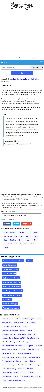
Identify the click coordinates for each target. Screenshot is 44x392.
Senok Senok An (7, 319)
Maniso (22, 330)
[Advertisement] (22, 33)
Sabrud (30, 372)
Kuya (6, 232)
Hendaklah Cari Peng (9, 334)
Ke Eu (28, 236)
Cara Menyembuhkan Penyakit (13, 291)
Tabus (26, 244)
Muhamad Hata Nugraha (10, 349)
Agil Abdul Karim (34, 357)
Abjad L (37, 79)
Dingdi (16, 372)
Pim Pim (6, 236)
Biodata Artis (7, 299)
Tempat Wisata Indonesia (11, 308)
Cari (22, 73)
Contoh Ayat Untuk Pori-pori (11, 326)
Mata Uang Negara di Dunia (12, 282)
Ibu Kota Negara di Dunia (11, 278)
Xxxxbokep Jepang (28, 319)
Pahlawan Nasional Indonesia (12, 295)
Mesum (5, 380)
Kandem (38, 376)
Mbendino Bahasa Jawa (10, 330)
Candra (29, 330)
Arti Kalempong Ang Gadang (11, 361)
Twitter (16, 223)
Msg (35, 240)
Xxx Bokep (38, 346)
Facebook (7, 223)
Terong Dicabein (16, 244)
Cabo (6, 240)
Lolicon (31, 365)
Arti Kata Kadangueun (24, 342)
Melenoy (12, 342)
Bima (25, 361)
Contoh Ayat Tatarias (27, 376)
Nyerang (32, 322)
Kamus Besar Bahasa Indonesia (13, 261)
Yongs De (6, 244)
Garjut (33, 244)
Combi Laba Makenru (24, 353)
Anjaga (22, 349)
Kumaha (21, 232)
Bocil (5, 342)
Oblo (28, 232)
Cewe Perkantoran (33, 338)
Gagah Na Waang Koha (20, 322)
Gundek (5, 338)
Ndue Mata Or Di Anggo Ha (24, 346)
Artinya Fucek (6, 322)
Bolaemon (13, 232)
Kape (38, 365)
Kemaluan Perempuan (9, 365)
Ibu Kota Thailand (8, 346)
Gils (21, 236)
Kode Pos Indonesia (9, 274)
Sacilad (39, 319)
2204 (17, 319)
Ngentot (15, 376)
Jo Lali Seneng (7, 372)
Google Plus (26, 223)
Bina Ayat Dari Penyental (17, 380)
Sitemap (5, 387)
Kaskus (35, 236)
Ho (25, 326)
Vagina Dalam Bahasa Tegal (26, 334)
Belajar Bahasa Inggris (10, 304)
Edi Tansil (13, 236)
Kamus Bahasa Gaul (27, 79)
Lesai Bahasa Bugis (8, 353)
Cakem (32, 361)
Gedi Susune (22, 365)
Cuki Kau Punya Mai (33, 349)
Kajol (27, 240)
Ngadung (13, 240)
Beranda (4, 62)
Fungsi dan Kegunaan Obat (12, 286)
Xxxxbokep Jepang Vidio (17, 338)
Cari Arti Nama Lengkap (10, 269)
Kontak (10, 207)
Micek (36, 232)
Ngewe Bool (21, 369)
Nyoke (6, 248)
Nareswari (30, 369)
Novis (20, 240)
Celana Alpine (6, 376)
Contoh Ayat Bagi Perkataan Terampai (14, 357)
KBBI (29, 261)
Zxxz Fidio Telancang (9, 369)
